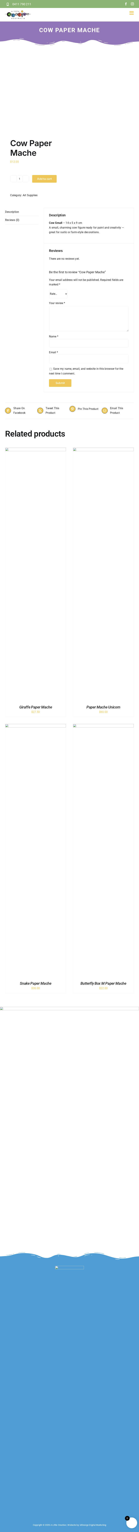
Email (53, 352)
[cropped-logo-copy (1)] (18, 11)
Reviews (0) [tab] (12, 220)
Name (53, 336)
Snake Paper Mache (35, 983)
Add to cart (44, 178)
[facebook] (125, 3)
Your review (57, 303)
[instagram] (132, 3)
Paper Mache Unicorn (103, 707)
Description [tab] (12, 211)
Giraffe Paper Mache (35, 707)
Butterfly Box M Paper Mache (103, 983)
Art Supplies (30, 195)
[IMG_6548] (36, 88)
